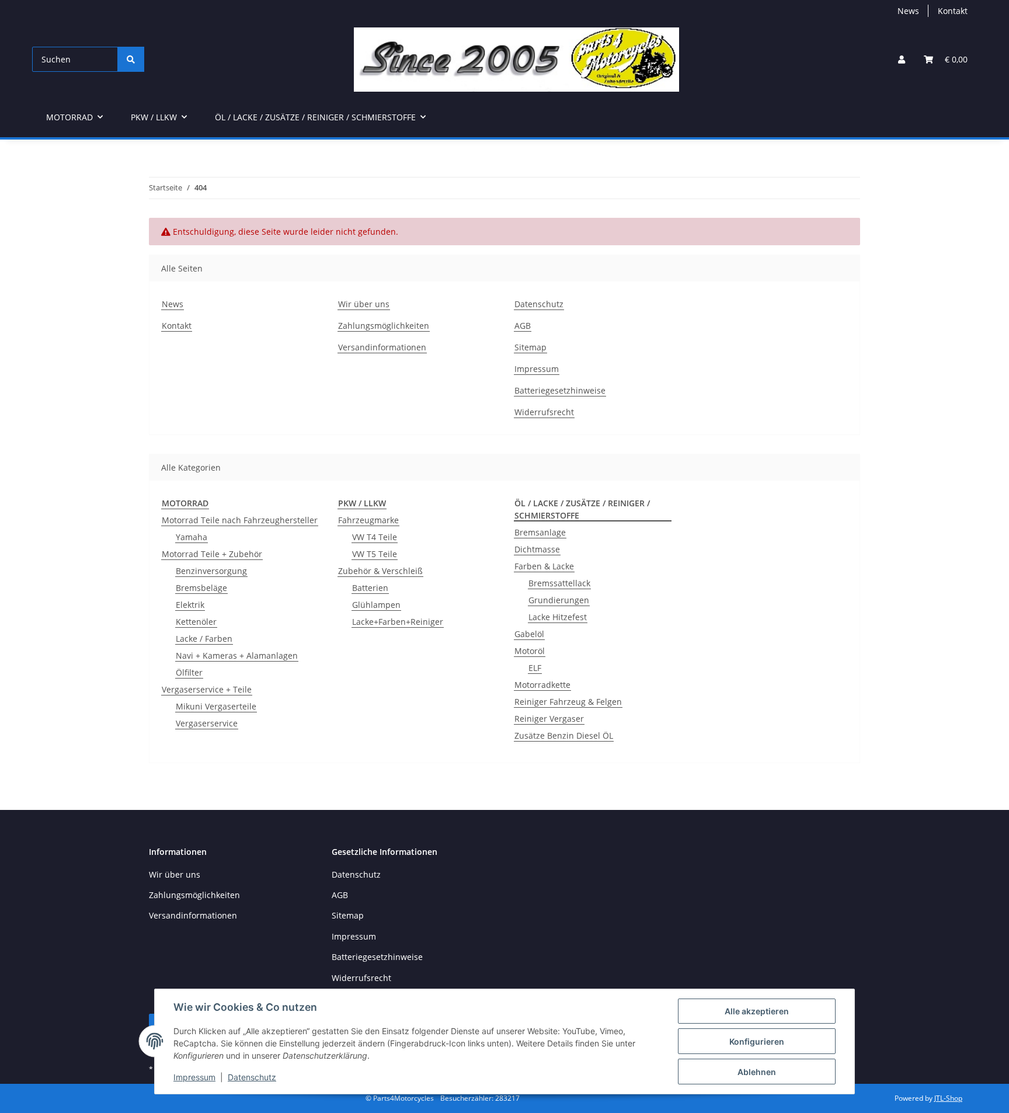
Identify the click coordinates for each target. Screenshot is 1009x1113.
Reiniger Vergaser (549, 718)
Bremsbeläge (201, 587)
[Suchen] (130, 59)
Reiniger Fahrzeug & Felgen (568, 701)
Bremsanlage (540, 532)
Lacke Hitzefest (557, 616)
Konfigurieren (756, 1041)
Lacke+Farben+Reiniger (397, 621)
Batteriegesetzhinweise (560, 390)
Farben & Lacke (544, 566)
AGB (522, 325)
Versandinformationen (382, 347)
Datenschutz (252, 1077)
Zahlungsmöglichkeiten (383, 325)
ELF (534, 667)
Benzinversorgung (211, 570)
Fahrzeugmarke (368, 520)
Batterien (370, 587)
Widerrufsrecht (544, 412)
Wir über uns (363, 303)
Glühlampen (376, 604)
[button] (901, 59)
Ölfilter (189, 672)
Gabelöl (529, 633)
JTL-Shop (948, 1098)
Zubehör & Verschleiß (380, 570)
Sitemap (530, 347)
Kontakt (953, 10)
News (908, 10)
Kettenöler (196, 621)
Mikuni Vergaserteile (216, 706)
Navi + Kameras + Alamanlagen (237, 655)
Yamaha (191, 536)
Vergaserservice (207, 723)
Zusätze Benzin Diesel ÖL (563, 735)
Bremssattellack (559, 583)
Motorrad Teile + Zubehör (212, 553)
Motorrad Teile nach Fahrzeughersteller (240, 520)
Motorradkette (542, 684)
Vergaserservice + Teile (207, 689)
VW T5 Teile (374, 553)
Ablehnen (756, 1072)
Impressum (194, 1077)
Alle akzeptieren (757, 1011)
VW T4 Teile (374, 536)
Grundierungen (558, 600)
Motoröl (529, 650)
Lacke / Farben (204, 638)
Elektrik (190, 604)
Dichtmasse (537, 549)
